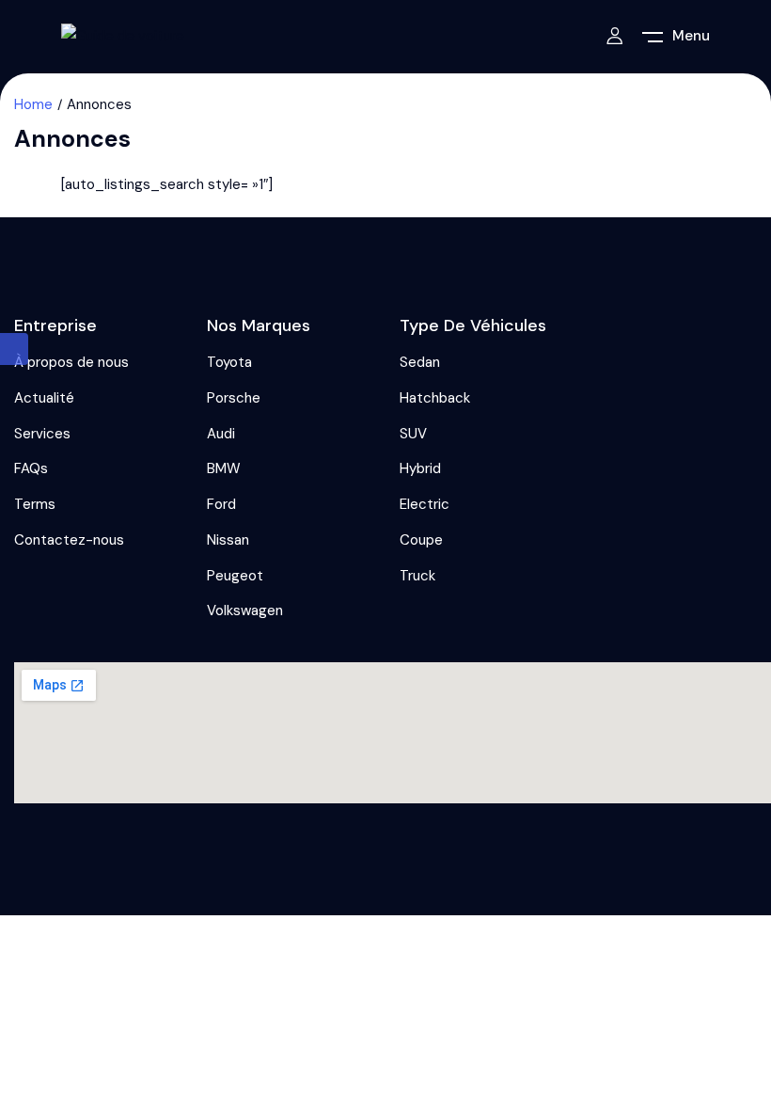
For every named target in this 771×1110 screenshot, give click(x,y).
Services (42, 433)
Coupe (421, 540)
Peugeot (235, 575)
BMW (224, 468)
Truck (417, 575)
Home (33, 104)
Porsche (233, 397)
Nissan (228, 540)
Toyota (229, 362)
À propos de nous (71, 362)
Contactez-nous (69, 540)
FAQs (31, 468)
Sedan (420, 362)
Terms (34, 504)
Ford (221, 504)
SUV (413, 433)
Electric (424, 504)
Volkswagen (245, 610)
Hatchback (435, 397)
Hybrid (420, 468)
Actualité (44, 397)
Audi (221, 433)
